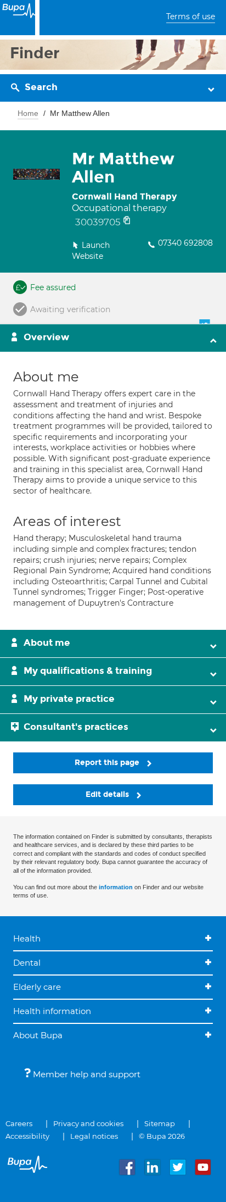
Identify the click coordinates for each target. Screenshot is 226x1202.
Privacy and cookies (88, 1123)
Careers (18, 1123)
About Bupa (38, 1035)
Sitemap (159, 1123)
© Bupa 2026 (162, 1136)
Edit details (108, 794)
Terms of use (190, 16)
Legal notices (94, 1136)
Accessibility (27, 1136)
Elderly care (37, 987)
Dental (27, 962)
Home (28, 113)
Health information (52, 1011)
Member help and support (85, 1074)
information (116, 887)
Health (27, 938)
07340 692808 (185, 243)
